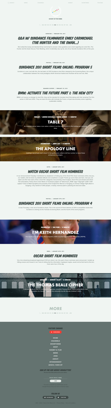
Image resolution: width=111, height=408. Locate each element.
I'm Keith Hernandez (55, 232)
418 (67, 25)
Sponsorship (55, 362)
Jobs (55, 356)
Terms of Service (61, 386)
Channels (55, 341)
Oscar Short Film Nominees (56, 255)
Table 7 (55, 122)
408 (43, 25)
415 (60, 25)
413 (55, 25)
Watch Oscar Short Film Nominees (55, 171)
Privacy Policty (60, 403)
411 (50, 25)
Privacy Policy (50, 386)
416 (62, 25)
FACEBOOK (50, 397)
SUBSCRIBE (56, 332)
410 (48, 25)
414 (57, 25)
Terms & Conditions (71, 403)
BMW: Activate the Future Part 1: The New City (55, 92)
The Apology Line (55, 148)
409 (45, 25)
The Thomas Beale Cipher (55, 285)
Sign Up (59, 365)
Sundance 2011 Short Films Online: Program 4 (55, 203)
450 (71, 25)
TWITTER (63, 397)
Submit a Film (55, 350)
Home (55, 338)
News (55, 353)
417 (64, 25)
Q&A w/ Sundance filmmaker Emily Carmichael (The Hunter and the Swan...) (55, 40)
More (55, 308)
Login (51, 365)
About (55, 359)
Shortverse (55, 344)
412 (53, 25)
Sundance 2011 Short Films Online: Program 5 (55, 67)
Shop (55, 347)
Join (55, 381)
